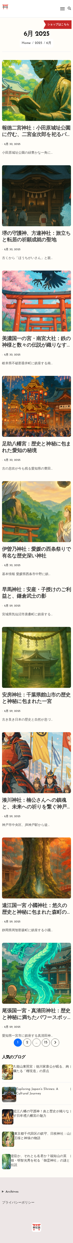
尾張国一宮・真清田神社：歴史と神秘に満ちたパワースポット (36, 1017)
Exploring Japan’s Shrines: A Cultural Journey (37, 1091)
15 (45, 1042)
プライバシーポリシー (18, 1202)
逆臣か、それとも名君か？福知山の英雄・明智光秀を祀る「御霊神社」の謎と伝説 (40, 1161)
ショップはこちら (58, 24)
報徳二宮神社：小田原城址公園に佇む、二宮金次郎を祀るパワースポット (36, 135)
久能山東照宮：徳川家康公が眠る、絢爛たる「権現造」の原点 (41, 1069)
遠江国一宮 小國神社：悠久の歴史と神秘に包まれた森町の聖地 (34, 912)
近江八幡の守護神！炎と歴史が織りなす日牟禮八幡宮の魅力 (41, 1114)
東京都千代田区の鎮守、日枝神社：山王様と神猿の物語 (42, 1136)
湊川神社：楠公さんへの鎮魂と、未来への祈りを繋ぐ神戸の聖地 (34, 807)
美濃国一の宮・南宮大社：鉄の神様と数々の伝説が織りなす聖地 (36, 345)
